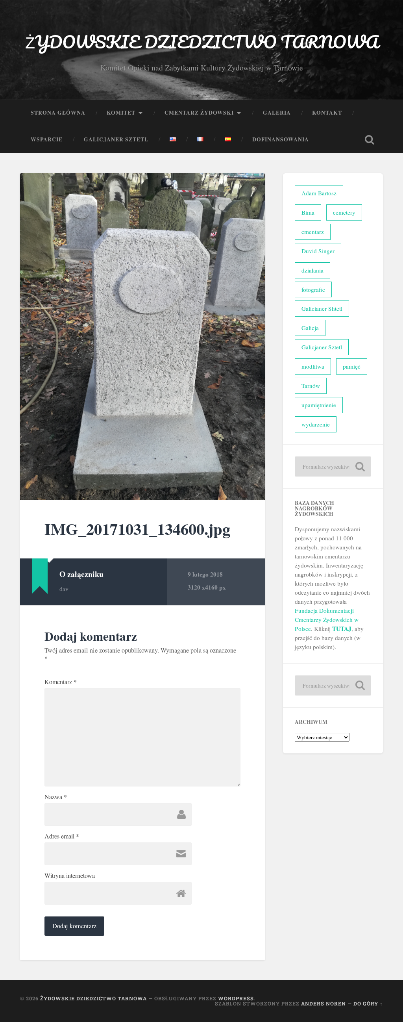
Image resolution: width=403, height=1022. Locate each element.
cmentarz (312, 232)
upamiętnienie (318, 405)
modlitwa (312, 366)
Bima (307, 212)
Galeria (277, 113)
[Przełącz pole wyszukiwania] (369, 139)
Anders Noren (323, 1003)
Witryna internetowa (69, 875)
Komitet (121, 113)
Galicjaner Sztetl (116, 139)
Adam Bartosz (318, 193)
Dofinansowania (280, 139)
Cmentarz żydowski (199, 113)
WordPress (236, 998)
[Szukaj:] (333, 466)
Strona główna (58, 113)
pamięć (351, 366)
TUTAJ (341, 628)
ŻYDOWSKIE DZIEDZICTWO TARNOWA (201, 42)
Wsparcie (47, 139)
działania (312, 270)
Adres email (61, 836)
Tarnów (310, 386)
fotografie (313, 289)
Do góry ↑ (368, 1003)
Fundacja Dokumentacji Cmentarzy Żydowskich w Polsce (327, 619)
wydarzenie (315, 424)
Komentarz (60, 682)
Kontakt (327, 113)
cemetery (344, 212)
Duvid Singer (318, 251)
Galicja (310, 328)
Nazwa (55, 797)
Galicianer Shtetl (321, 308)
